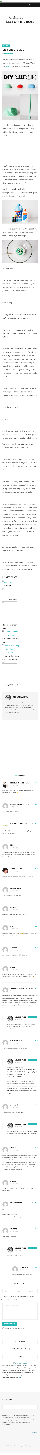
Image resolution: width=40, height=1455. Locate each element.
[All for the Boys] (20, 20)
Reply (36, 783)
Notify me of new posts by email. (15, 1328)
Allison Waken (8, 53)
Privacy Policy (34, 1432)
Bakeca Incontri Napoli (20, 804)
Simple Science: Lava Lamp (10, 640)
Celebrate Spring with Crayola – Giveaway (11, 658)
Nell (12, 926)
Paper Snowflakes (9, 599)
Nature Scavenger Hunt (9, 626)
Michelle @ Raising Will (19, 783)
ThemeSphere (30, 1446)
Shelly (13, 1148)
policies (8, 66)
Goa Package (16, 869)
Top (20, 1449)
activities (6, 45)
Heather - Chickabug (19, 824)
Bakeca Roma (15, 888)
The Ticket (6, 586)
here (19, 1377)
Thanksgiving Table (10, 685)
